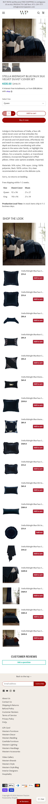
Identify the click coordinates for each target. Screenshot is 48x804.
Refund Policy (8, 708)
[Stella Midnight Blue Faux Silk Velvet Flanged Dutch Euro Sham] (11, 405)
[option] (24, 40)
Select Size (6, 99)
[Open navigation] (3, 13)
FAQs (4, 722)
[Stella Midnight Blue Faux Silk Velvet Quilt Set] (11, 617)
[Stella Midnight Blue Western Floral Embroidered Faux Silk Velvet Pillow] (11, 426)
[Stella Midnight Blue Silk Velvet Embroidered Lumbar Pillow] (11, 490)
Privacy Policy (8, 719)
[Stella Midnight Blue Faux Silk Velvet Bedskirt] (11, 575)
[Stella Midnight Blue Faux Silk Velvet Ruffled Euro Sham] (11, 299)
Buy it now (24, 120)
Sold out (39, 532)
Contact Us (7, 702)
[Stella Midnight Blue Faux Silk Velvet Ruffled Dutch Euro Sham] (11, 447)
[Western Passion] (24, 13)
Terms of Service (9, 715)
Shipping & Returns (10, 705)
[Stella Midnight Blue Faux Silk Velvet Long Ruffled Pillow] (11, 320)
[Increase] (13, 113)
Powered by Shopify (10, 798)
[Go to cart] (43, 13)
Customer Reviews (10, 712)
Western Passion (22, 796)
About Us (6, 698)
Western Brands (9, 760)
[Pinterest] (14, 690)
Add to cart (38, 278)
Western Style (8, 764)
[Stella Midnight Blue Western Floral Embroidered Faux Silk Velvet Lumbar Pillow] (11, 384)
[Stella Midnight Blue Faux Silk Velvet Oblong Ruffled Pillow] (11, 469)
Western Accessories (11, 751)
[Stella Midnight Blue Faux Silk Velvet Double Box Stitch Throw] (11, 554)
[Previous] (5, 40)
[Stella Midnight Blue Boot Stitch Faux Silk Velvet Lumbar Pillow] (11, 341)
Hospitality (7, 774)
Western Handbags (10, 748)
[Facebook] (4, 690)
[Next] (43, 40)
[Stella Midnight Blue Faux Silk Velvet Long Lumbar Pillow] (11, 511)
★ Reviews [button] (24, 801)
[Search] (38, 13)
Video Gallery (8, 757)
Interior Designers (10, 771)
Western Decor (8, 734)
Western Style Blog (10, 767)
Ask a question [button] (24, 662)
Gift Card (6, 728)
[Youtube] (7, 690)
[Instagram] (10, 690)
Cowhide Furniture (10, 741)
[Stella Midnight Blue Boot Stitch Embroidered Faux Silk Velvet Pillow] (11, 363)
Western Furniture (10, 731)
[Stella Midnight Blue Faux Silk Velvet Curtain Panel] (11, 595)
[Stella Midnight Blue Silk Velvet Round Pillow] (11, 532)
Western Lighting (9, 745)
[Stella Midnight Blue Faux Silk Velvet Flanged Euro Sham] (11, 278)
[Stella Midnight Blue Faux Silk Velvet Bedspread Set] (11, 638)
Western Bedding (9, 738)
